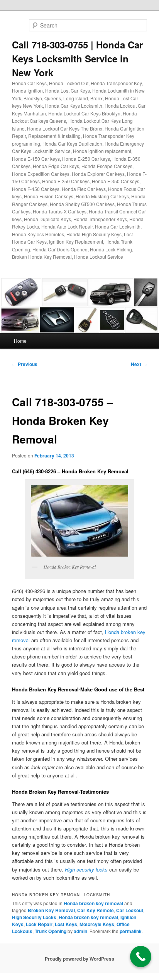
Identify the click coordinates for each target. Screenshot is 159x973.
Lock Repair (39, 924)
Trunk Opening (50, 931)
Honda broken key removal (93, 903)
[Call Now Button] (140, 956)
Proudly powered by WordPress (79, 958)
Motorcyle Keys (97, 924)
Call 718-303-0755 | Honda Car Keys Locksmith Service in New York (77, 58)
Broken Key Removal (51, 910)
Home (20, 340)
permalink (131, 931)
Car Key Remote (95, 910)
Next (139, 364)
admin (80, 931)
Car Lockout (129, 910)
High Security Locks (34, 917)
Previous (24, 364)
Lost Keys (66, 924)
